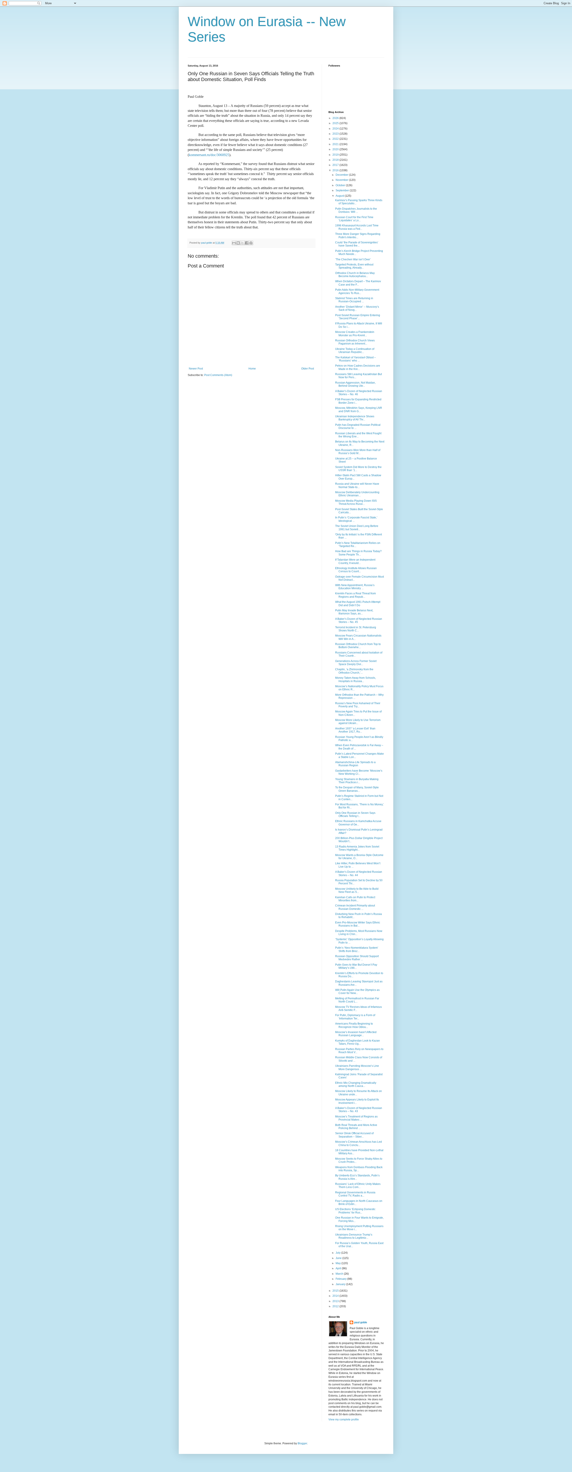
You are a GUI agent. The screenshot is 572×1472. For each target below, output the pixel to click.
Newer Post (196, 368)
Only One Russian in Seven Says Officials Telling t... (355, 814)
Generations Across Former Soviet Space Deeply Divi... (355, 663)
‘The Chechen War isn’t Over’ (353, 259)
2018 (335, 159)
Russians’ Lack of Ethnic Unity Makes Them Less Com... (358, 1185)
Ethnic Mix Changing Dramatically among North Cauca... (355, 1084)
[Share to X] (242, 243)
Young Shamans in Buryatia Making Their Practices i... (357, 781)
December (342, 174)
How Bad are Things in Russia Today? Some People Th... (358, 553)
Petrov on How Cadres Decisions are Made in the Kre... (357, 367)
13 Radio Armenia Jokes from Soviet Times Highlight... (357, 848)
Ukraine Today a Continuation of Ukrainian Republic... (354, 350)
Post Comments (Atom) (218, 375)
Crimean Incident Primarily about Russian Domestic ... (355, 907)
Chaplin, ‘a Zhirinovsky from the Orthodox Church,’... (354, 671)
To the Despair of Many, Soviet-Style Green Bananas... (357, 789)
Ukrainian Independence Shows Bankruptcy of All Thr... (354, 418)
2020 (335, 149)
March (340, 1273)
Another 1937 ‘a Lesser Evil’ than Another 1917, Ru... (355, 730)
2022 (335, 138)
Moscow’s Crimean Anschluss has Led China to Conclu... (358, 1143)
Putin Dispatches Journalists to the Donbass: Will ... (356, 210)
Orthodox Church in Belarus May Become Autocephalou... (355, 274)
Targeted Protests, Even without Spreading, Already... (354, 266)
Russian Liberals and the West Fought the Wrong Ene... (358, 435)
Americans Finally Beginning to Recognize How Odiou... (354, 1025)
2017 (335, 165)
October (341, 185)
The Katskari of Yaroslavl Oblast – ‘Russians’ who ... (355, 359)
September (343, 190)
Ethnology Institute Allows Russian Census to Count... (356, 570)
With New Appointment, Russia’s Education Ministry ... (354, 587)
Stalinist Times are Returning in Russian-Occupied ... (354, 300)
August (340, 195)
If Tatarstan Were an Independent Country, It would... (355, 561)
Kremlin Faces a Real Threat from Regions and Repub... (355, 595)
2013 (335, 1301)
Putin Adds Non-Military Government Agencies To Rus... (357, 291)
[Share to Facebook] (246, 243)
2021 (335, 144)
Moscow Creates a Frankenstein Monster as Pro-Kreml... (354, 333)
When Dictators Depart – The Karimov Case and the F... (358, 283)
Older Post (307, 368)
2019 (335, 154)
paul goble (360, 1322)
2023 (335, 133)
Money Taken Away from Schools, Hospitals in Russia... (355, 679)
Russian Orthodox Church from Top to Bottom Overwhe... (358, 646)
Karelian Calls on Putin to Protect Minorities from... (355, 899)
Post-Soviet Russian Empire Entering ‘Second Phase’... (357, 317)
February (341, 1278)
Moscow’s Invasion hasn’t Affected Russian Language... (355, 1034)
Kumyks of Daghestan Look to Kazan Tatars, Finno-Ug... (357, 1042)
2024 (335, 128)
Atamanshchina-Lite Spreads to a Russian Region (355, 764)
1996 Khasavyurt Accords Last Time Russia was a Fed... (357, 227)
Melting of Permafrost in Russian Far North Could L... (357, 1000)
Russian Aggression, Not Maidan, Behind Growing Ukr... (355, 384)
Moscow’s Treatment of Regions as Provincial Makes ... (356, 1118)
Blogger (302, 1443)
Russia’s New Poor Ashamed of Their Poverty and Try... (357, 705)
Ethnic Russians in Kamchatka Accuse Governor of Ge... (358, 823)
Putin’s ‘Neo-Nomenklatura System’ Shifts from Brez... (356, 949)
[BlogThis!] (238, 243)
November (342, 180)
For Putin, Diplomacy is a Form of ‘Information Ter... (355, 1017)
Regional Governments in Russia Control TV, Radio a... (355, 1194)
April (339, 1268)
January (341, 1284)
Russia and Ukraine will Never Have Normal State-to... (357, 485)
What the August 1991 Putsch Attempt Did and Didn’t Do (357, 603)
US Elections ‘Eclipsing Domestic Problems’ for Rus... (355, 1211)
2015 (335, 1290)
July (338, 1252)
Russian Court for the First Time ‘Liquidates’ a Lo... (354, 219)
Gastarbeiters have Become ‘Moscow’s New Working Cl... (358, 772)
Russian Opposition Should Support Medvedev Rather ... (357, 958)
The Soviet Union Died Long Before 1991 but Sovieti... (356, 527)
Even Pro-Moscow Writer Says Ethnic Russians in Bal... (357, 924)
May (338, 1263)
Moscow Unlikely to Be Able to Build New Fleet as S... (357, 890)
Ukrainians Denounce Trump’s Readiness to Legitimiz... (353, 1236)
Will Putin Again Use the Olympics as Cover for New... (357, 991)
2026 (335, 118)
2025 (335, 123)
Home (252, 368)
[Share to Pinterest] (251, 243)
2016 (335, 170)
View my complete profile (343, 1419)
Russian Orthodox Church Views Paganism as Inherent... (355, 342)
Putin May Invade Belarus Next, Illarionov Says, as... (354, 612)
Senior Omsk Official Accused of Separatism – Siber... (354, 1135)
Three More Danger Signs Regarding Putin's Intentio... (357, 235)
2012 (335, 1306)
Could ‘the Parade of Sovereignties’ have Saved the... (356, 244)
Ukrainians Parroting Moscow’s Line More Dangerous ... (357, 1067)
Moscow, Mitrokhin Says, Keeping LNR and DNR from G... (358, 409)
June (339, 1258)
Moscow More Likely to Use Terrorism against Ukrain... (358, 721)
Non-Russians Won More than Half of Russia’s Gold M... (357, 452)
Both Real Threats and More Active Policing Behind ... (356, 1126)
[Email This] (234, 243)
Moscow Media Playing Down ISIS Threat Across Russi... (356, 502)
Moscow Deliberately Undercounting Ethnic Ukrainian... (357, 494)
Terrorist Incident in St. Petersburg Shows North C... (355, 629)
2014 (335, 1295)
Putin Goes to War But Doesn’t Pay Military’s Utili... (356, 966)
